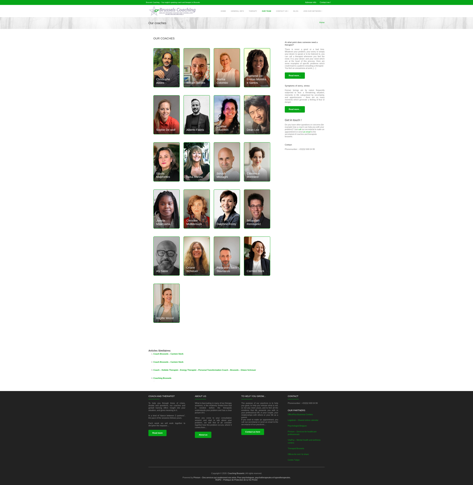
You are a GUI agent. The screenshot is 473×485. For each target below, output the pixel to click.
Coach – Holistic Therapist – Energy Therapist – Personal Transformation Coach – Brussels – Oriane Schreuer (204, 370)
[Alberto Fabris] (197, 114)
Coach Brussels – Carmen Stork (168, 354)
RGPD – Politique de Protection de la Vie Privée (236, 480)
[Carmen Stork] (257, 256)
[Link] (172, 11)
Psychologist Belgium (297, 426)
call (299, 129)
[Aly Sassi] (166, 256)
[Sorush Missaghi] (227, 161)
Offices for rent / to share (298, 454)
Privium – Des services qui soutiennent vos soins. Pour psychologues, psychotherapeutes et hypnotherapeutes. (242, 478)
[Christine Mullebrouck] (197, 209)
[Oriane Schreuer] (197, 256)
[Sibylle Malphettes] (166, 161)
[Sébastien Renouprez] (257, 209)
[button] (245, 11)
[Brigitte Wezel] (166, 303)
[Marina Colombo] (227, 67)
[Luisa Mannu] (197, 161)
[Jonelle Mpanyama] (166, 209)
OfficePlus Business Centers (300, 414)
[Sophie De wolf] (166, 114)
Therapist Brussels (296, 448)
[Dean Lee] (257, 114)
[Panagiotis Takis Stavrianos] (227, 256)
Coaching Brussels (162, 378)
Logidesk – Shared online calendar (303, 420)
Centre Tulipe (294, 460)
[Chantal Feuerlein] (227, 114)
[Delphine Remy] (227, 209)
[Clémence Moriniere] (257, 161)
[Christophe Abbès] (166, 67)
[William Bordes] (197, 67)
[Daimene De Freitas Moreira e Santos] (257, 67)
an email (307, 132)
